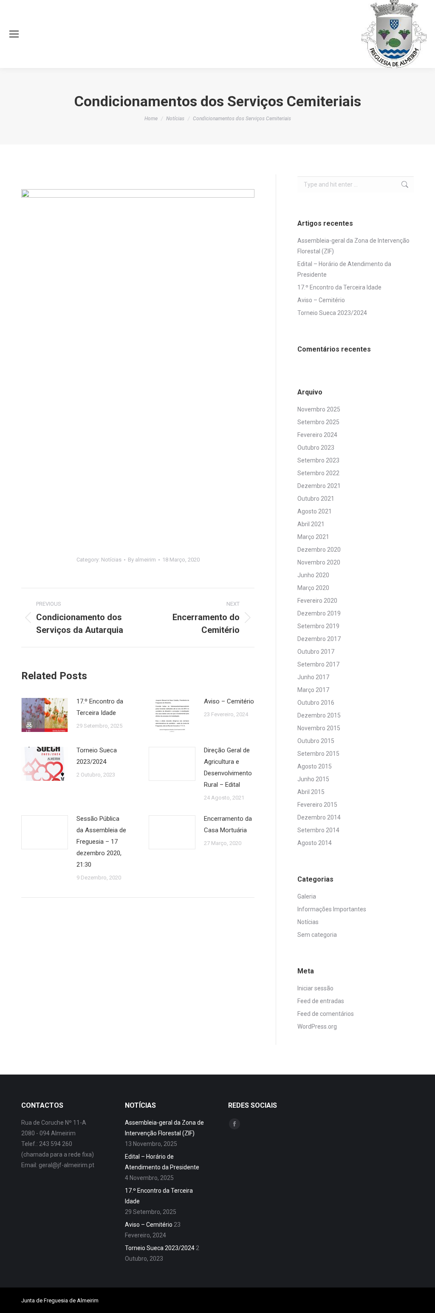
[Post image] (44, 715)
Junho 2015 (313, 779)
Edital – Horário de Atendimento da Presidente (344, 269)
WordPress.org (317, 1026)
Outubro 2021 (315, 498)
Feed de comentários (325, 1013)
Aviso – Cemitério (229, 701)
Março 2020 (313, 587)
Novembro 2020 (318, 562)
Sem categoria (317, 934)
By (142, 559)
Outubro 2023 (315, 447)
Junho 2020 (313, 575)
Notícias (111, 559)
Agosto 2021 (314, 511)
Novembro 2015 (318, 728)
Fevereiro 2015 (317, 804)
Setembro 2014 (318, 830)
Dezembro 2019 (319, 613)
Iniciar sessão (315, 988)
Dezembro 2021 (319, 485)
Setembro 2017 (318, 664)
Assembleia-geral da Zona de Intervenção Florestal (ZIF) (353, 246)
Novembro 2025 (318, 409)
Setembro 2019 (318, 626)
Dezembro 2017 (319, 638)
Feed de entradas (320, 1001)
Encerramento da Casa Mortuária (228, 824)
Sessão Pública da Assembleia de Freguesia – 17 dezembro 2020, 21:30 (101, 841)
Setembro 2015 (318, 753)
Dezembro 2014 (319, 817)
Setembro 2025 (318, 422)
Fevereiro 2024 (317, 434)
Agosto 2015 (314, 766)
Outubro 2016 (315, 702)
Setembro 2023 (318, 460)
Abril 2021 (311, 524)
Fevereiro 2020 (317, 600)
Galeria (306, 896)
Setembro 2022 (318, 473)
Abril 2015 (311, 791)
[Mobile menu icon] (14, 34)
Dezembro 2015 (319, 715)
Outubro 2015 (315, 740)
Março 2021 (313, 536)
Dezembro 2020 (319, 549)
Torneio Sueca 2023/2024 (96, 756)
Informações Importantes (331, 909)
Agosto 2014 (314, 842)
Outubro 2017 (315, 651)
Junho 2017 (313, 677)
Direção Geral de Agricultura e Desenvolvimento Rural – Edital (228, 767)
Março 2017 (313, 689)
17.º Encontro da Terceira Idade (99, 707)
